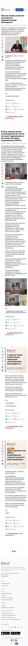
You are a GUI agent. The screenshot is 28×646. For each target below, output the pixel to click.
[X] (8, 627)
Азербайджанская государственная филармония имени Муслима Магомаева (16, 312)
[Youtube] (12, 627)
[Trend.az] (5, 9)
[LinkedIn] (18, 627)
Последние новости (5, 583)
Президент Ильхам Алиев (12, 96)
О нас (2, 591)
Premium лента (4, 585)
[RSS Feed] (21, 627)
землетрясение (10, 403)
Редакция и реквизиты (6, 593)
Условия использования (7, 613)
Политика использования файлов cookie (10, 619)
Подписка (3, 605)
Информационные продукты (8, 607)
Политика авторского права (8, 617)
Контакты (3, 595)
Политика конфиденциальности (8, 615)
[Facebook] (5, 627)
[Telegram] (15, 627)
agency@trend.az (4, 576)
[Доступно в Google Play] (15, 633)
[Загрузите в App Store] (5, 633)
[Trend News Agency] (5, 563)
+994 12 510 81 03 (5, 575)
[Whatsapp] (2, 627)
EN (11, 643)
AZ (14, 643)
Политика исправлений (6, 599)
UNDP (7, 513)
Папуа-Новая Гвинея (11, 406)
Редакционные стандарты (7, 597)
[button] (2, 38)
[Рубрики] (25, 9)
